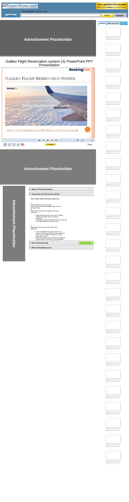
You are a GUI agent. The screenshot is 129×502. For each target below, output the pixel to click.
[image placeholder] (113, 32)
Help (23, 11)
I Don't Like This (13, 144)
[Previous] (43, 140)
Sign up (39, 11)
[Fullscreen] (92, 140)
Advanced (119, 15)
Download (50, 144)
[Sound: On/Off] (78, 140)
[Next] (52, 140)
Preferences (31, 11)
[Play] (48, 140)
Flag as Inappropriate (9, 144)
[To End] (56, 140)
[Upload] (11, 15)
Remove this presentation (5, 144)
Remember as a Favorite (22, 144)
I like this (18, 144)
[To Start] (39, 140)
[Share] (86, 144)
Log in (45, 11)
